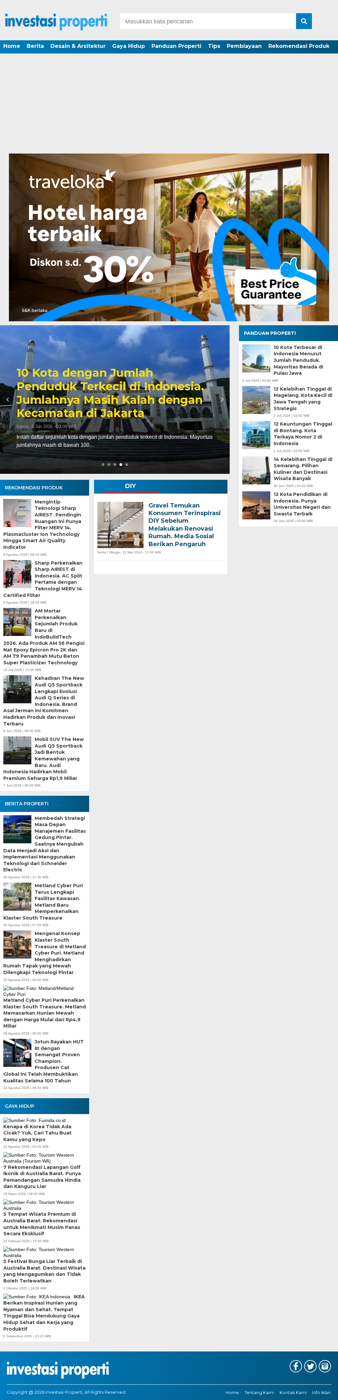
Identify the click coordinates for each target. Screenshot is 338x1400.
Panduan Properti (176, 46)
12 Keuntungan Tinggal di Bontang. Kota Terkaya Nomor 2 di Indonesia (303, 433)
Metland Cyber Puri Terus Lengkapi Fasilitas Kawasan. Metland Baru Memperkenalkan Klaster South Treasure (43, 902)
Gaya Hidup (128, 46)
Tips (214, 46)
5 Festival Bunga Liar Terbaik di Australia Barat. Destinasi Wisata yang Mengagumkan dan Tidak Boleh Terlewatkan (44, 1271)
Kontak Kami (293, 1392)
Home (11, 46)
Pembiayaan (244, 46)
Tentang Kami (259, 1392)
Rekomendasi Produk (298, 46)
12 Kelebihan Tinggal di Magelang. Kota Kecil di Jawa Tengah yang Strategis (303, 398)
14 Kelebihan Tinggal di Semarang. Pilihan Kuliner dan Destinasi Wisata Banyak (303, 469)
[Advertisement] (169, 104)
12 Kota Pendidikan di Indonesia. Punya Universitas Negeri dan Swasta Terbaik (302, 504)
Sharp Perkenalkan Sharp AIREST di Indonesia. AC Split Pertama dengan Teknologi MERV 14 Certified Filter (43, 579)
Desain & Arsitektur (78, 46)
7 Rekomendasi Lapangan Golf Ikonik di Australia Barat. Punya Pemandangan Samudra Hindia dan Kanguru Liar (42, 1177)
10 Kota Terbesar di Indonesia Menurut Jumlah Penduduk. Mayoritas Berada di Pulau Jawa (298, 360)
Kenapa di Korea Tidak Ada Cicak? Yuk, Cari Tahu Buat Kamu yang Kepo (37, 1133)
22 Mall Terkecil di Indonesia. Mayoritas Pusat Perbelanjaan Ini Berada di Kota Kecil (113, 400)
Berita (35, 46)
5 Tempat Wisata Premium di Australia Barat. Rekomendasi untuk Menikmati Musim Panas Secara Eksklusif (41, 1224)
